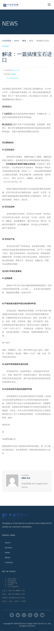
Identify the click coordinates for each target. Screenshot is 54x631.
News (7, 552)
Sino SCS (16, 70)
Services (8, 547)
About (7, 557)
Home (7, 542)
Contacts (9, 562)
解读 (14, 74)
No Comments (13, 78)
